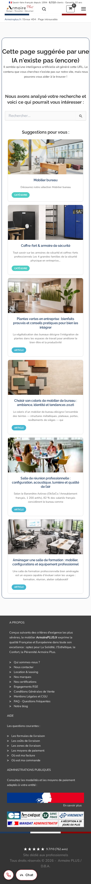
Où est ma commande (25, 760)
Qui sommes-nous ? (27, 662)
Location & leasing (26, 672)
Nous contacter (24, 667)
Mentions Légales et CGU (30, 696)
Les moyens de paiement (27, 751)
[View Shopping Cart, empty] (70, 8)
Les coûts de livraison (25, 741)
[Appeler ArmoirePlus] (9, 875)
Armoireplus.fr (13, 19)
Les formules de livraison (28, 736)
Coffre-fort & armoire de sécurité (45, 245)
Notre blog (21, 706)
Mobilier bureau (46, 180)
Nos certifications (25, 682)
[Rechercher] (44, 9)
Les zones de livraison (26, 746)
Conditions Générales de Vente (34, 691)
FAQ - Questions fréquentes (32, 701)
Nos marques (22, 677)
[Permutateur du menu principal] (82, 9)
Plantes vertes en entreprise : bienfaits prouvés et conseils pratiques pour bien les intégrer (45, 323)
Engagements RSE (26, 687)
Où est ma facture (23, 755)
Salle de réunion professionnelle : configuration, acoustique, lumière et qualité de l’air (45, 482)
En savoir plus (72, 805)
